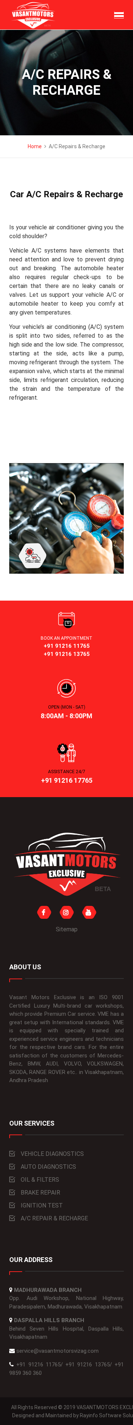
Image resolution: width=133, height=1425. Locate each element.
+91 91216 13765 (87, 1364)
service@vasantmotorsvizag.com (57, 1351)
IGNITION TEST (42, 1205)
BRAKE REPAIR (40, 1192)
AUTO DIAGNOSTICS (48, 1166)
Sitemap (67, 929)
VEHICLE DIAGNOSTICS (52, 1153)
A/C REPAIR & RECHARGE (54, 1218)
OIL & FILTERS (40, 1179)
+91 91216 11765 (38, 1364)
